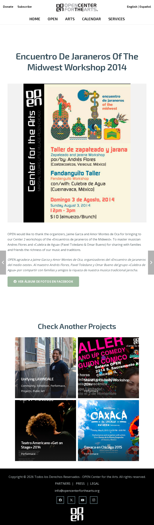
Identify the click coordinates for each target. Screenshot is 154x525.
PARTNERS (62, 483)
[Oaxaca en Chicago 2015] (108, 430)
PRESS (80, 483)
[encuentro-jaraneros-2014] (77, 153)
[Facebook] (60, 500)
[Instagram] (93, 500)
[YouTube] (82, 500)
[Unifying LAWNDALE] (45, 367)
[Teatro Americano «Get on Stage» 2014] (45, 430)
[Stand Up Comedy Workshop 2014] (108, 367)
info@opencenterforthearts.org (77, 491)
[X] (71, 500)
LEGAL (94, 483)
